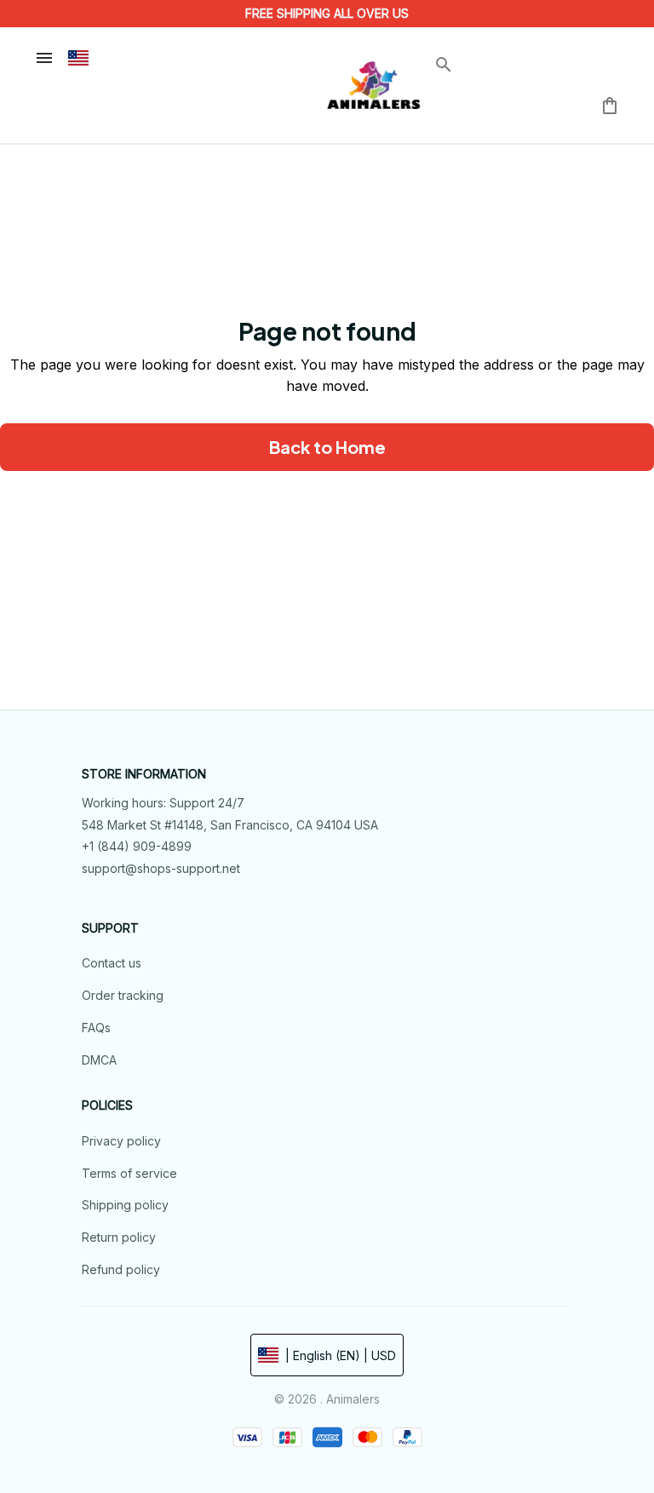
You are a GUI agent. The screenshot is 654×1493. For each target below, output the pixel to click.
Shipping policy (125, 1204)
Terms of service (129, 1173)
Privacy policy (121, 1141)
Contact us (111, 963)
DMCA (99, 1060)
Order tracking (123, 995)
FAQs (96, 1027)
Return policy (119, 1237)
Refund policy (121, 1269)
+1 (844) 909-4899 (137, 846)
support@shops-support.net (161, 868)
